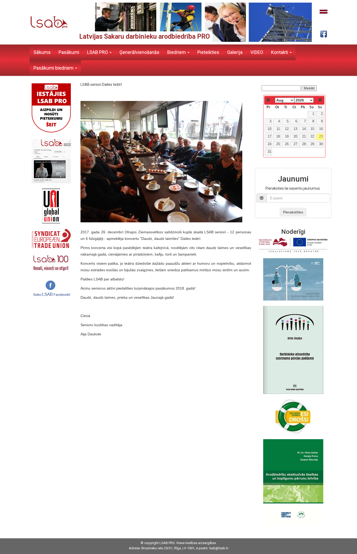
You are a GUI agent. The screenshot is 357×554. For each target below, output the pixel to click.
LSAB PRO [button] (98, 52)
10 (269, 129)
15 (312, 129)
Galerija (235, 52)
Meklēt (309, 88)
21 (304, 136)
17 (269, 136)
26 (287, 144)
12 (287, 129)
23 (321, 136)
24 (269, 144)
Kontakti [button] (280, 52)
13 (295, 129)
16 (321, 129)
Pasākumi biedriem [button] (53, 68)
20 (295, 136)
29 (312, 144)
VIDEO (256, 52)
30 (321, 144)
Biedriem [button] (177, 52)
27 (295, 144)
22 (312, 136)
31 (269, 152)
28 (304, 144)
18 (278, 136)
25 (278, 144)
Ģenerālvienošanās (139, 52)
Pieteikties (208, 52)
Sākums (42, 52)
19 (287, 136)
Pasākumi (69, 52)
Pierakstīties (293, 212)
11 (278, 129)
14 (304, 129)
